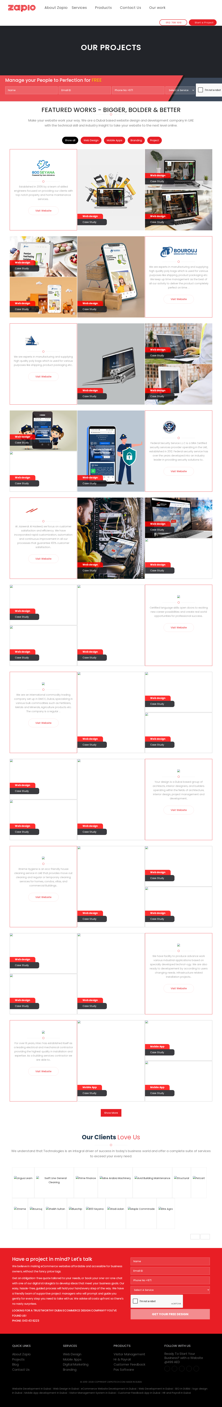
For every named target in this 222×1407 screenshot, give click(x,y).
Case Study (89, 222)
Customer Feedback (129, 1364)
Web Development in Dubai (156, 1388)
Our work (157, 7)
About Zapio (56, 7)
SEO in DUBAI (182, 1388)
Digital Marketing (75, 1364)
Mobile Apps (114, 140)
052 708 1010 (173, 22)
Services (80, 7)
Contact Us (131, 7)
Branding (136, 140)
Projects (18, 1359)
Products (104, 7)
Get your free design (170, 1314)
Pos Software (124, 1369)
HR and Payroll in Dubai (177, 1393)
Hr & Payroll (122, 1359)
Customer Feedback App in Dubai (139, 1393)
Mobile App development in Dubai (45, 1393)
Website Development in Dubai (31, 1388)
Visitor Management (129, 1354)
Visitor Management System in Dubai (92, 1393)
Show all (70, 140)
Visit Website (43, 210)
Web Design (91, 140)
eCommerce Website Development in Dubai (108, 1388)
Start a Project (204, 22)
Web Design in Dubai (66, 1388)
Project (154, 140)
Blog (15, 1364)
